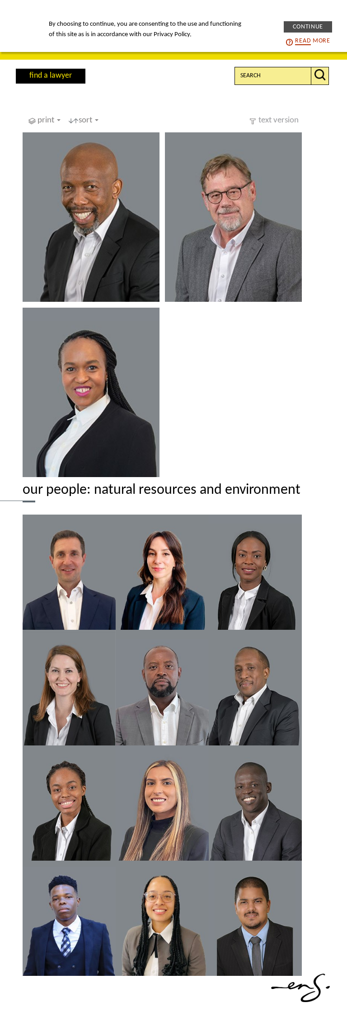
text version (278, 120)
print (47, 120)
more (312, 40)
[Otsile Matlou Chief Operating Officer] (91, 217)
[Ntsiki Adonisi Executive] (91, 392)
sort (86, 120)
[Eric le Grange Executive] (233, 217)
